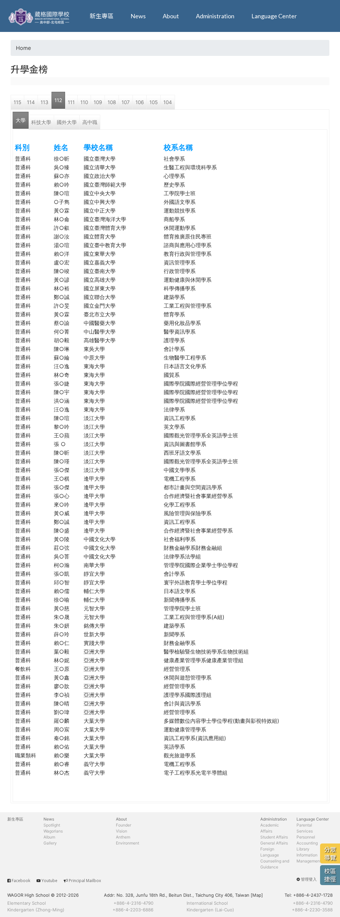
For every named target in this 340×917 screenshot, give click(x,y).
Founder (123, 825)
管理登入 (309, 879)
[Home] (39, 16)
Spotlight (51, 825)
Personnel (306, 837)
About (171, 16)
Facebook (21, 880)
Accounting (307, 843)
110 (84, 102)
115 (17, 102)
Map (256, 895)
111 (71, 102)
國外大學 (67, 122)
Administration (215, 16)
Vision (121, 831)
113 (44, 102)
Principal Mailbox (85, 880)
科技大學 (41, 122)
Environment (127, 843)
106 (139, 102)
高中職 (89, 122)
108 (112, 102)
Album (49, 837)
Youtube (49, 880)
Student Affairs (274, 837)
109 (98, 102)
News (138, 16)
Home (23, 48)
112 (58, 100)
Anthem (123, 837)
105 (153, 102)
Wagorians (53, 831)
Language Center (274, 16)
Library (303, 848)
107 (126, 102)
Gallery (50, 843)
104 (167, 102)
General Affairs (274, 843)
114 (31, 102)
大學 (21, 120)
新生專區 (102, 16)
